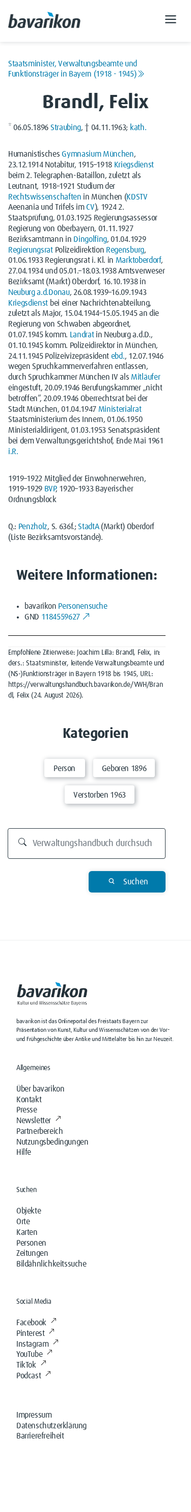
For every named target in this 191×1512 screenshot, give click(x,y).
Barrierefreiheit (40, 1436)
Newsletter (33, 1121)
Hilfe (23, 1152)
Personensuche (82, 606)
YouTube (29, 1354)
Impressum (33, 1415)
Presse (26, 1110)
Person (64, 768)
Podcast (28, 1376)
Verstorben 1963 (99, 795)
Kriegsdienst (134, 165)
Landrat (82, 335)
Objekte (28, 1211)
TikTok (26, 1365)
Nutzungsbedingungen (52, 1142)
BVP (50, 489)
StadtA (88, 527)
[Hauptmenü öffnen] (170, 21)
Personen (31, 1243)
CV (90, 207)
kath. (138, 127)
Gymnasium (81, 154)
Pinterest (30, 1333)
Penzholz (32, 527)
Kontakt (28, 1100)
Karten (27, 1232)
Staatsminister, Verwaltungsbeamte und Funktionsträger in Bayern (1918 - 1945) (72, 69)
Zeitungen (32, 1253)
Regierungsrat (30, 250)
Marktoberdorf (138, 260)
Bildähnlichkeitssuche (51, 1264)
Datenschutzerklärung (51, 1426)
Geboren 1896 (124, 768)
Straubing (65, 127)
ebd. (118, 356)
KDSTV (136, 197)
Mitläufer (145, 377)
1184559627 (60, 617)
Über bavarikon (40, 1089)
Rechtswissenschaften (44, 197)
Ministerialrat (120, 409)
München (118, 154)
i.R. (13, 452)
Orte (23, 1222)
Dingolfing (90, 239)
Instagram (32, 1344)
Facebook (31, 1323)
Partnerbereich (39, 1131)
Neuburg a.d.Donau (39, 292)
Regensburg (125, 250)
